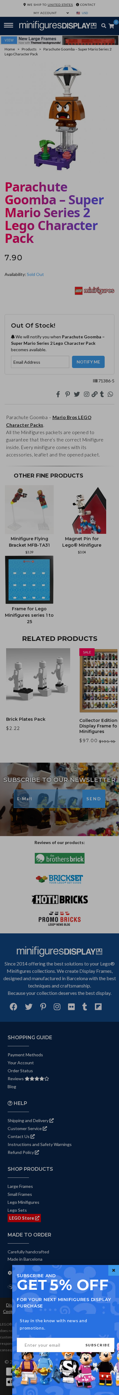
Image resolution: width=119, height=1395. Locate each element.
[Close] (113, 1270)
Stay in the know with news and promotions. (53, 1324)
